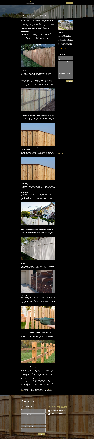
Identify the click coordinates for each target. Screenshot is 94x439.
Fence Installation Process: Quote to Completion (65, 119)
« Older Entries (60, 153)
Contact (63, 3)
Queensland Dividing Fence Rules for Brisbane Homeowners (65, 142)
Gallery (58, 3)
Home (45, 3)
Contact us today (46, 387)
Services (53, 3)
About (49, 3)
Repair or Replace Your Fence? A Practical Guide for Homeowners (65, 96)
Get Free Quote (69, 3)
